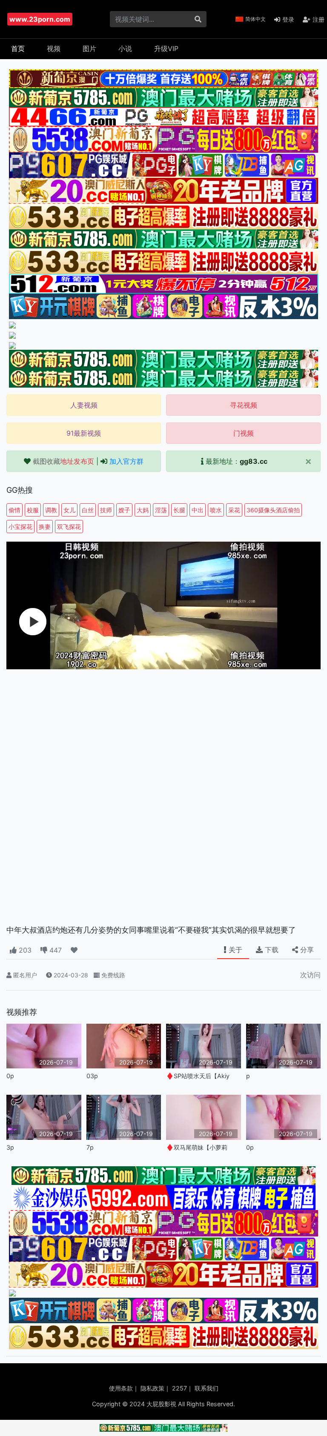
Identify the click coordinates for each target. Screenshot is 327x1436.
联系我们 (206, 1388)
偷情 (14, 510)
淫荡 (161, 510)
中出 (198, 510)
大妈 (143, 510)
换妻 (45, 526)
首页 (18, 48)
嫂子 (124, 510)
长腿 (179, 510)
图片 (89, 48)
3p (10, 1147)
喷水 (216, 510)
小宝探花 (20, 526)
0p (10, 1075)
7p (90, 1147)
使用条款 (121, 1388)
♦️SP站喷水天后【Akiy (197, 1075)
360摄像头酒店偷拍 (273, 510)
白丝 (88, 510)
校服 (33, 510)
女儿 (69, 510)
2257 (179, 1388)
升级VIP (166, 48)
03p (92, 1075)
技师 (106, 510)
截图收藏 (63, 461)
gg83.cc (253, 461)
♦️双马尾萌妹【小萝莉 (196, 1147)
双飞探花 (69, 526)
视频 (53, 48)
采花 (234, 510)
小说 (125, 48)
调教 (51, 510)
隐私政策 (152, 1388)
